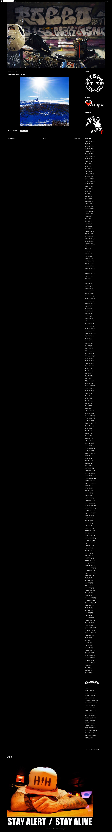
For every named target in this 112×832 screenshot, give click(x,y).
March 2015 (88, 408)
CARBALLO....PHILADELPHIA (92, 700)
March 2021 (88, 228)
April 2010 (87, 555)
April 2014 (87, 435)
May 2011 (87, 523)
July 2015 (87, 398)
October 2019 (88, 271)
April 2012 (87, 495)
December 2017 (89, 326)
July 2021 (87, 218)
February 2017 (88, 350)
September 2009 (89, 573)
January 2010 (88, 563)
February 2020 (88, 261)
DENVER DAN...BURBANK (91, 703)
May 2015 (87, 403)
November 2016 (89, 358)
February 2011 (88, 530)
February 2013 (88, 470)
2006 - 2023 (88, 688)
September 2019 (89, 273)
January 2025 (88, 146)
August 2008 (88, 605)
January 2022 (88, 206)
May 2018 (87, 313)
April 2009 (87, 585)
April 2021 (87, 226)
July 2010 (87, 548)
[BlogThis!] (22, 131)
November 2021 (89, 211)
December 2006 (89, 655)
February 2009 (88, 590)
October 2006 (88, 660)
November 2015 (89, 388)
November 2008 (89, 597)
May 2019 (87, 283)
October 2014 (88, 420)
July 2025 (87, 143)
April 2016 (87, 375)
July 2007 (87, 637)
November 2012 (89, 478)
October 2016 (88, 360)
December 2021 (89, 208)
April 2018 (87, 316)
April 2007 (87, 645)
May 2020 (87, 253)
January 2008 (88, 622)
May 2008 (87, 612)
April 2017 (87, 345)
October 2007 (88, 630)
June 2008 (87, 610)
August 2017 (88, 336)
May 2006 (87, 670)
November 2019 (89, 268)
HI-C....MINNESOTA (90, 705)
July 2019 (87, 278)
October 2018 (88, 301)
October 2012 (88, 480)
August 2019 (88, 276)
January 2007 (88, 652)
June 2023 (87, 168)
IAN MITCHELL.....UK (90, 710)
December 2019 (89, 266)
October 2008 (88, 600)
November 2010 (89, 538)
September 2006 (89, 662)
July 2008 (87, 607)
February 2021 (88, 231)
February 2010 (88, 560)
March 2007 (88, 647)
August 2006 (88, 665)
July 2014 (87, 428)
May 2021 (87, 223)
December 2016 (89, 356)
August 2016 (88, 365)
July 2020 (87, 248)
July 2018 (87, 308)
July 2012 (87, 488)
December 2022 (89, 178)
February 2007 (88, 650)
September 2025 (89, 141)
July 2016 (87, 368)
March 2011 (88, 528)
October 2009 (88, 570)
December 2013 (89, 445)
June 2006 (87, 667)
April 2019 (87, 286)
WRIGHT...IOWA (89, 737)
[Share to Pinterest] (27, 131)
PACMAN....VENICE (90, 725)
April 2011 (87, 525)
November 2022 (89, 181)
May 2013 (87, 463)
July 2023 (87, 166)
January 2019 (88, 293)
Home (44, 138)
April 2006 (87, 672)
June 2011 (87, 520)
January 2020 (88, 263)
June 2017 (87, 341)
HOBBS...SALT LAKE (90, 708)
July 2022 (87, 191)
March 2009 (88, 588)
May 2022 (87, 196)
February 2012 (88, 500)
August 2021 (88, 216)
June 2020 (87, 251)
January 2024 (88, 153)
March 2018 (88, 318)
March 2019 (88, 288)
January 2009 (88, 592)
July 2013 (87, 458)
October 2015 (88, 390)
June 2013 (87, 460)
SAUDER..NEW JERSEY (91, 730)
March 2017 (88, 348)
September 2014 (89, 423)
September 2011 (89, 513)
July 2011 (87, 518)
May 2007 (87, 642)
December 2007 (89, 625)
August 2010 (88, 545)
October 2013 (88, 450)
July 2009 (87, 577)
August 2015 (88, 395)
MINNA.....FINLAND (90, 720)
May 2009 (87, 582)
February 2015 (88, 410)
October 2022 (88, 183)
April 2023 (87, 171)
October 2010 (88, 540)
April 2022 (87, 198)
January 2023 (88, 176)
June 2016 (87, 370)
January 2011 (88, 533)
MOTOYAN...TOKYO (90, 723)
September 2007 (89, 632)
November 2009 (89, 568)
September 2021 (89, 213)
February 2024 (88, 151)
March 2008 (88, 617)
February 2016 (88, 380)
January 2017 (88, 353)
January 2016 (88, 383)
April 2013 (87, 465)
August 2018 (88, 306)
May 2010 (87, 553)
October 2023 (88, 158)
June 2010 (87, 550)
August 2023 (88, 163)
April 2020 (87, 256)
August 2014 (88, 425)
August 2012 (88, 485)
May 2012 (87, 493)
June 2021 (87, 221)
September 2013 (89, 453)
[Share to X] (24, 131)
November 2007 (89, 627)
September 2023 (89, 161)
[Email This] (21, 131)
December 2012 (89, 475)
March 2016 (88, 378)
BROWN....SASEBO (90, 695)
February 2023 (88, 173)
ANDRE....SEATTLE (90, 690)
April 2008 (87, 615)
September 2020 (89, 243)
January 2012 (88, 503)
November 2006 (89, 657)
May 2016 (87, 373)
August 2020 (88, 246)
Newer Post (11, 138)
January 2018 (88, 323)
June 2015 (87, 400)
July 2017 (87, 338)
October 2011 (88, 510)
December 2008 (89, 595)
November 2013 (89, 448)
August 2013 (88, 455)
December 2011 (89, 505)
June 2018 (87, 311)
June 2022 (87, 193)
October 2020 (88, 241)
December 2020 (89, 236)
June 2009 (87, 580)
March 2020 (88, 258)
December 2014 (89, 415)
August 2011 (88, 515)
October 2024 (88, 148)
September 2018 (89, 303)
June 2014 (87, 430)
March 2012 (88, 498)
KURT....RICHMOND (90, 715)
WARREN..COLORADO (90, 735)
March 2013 (88, 468)
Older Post (77, 138)
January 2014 (88, 443)
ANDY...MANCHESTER (90, 693)
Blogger (63, 828)
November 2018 (89, 298)
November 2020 (89, 238)
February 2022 (88, 203)
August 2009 (88, 575)
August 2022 (88, 188)
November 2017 (89, 328)
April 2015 (87, 405)
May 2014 (87, 433)
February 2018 (88, 321)
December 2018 (89, 296)
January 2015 (88, 413)
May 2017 (87, 343)
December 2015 (89, 385)
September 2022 (89, 186)
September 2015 (89, 393)
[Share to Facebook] (25, 131)
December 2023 (89, 156)
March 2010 (88, 558)
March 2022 (88, 201)
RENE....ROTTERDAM (90, 727)
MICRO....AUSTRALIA (90, 718)
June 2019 (87, 281)
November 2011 (89, 508)
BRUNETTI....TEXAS (90, 698)
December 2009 (89, 565)
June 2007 (87, 640)
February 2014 (88, 440)
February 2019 (88, 291)
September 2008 (89, 602)
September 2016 (89, 363)
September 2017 (89, 333)
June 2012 (87, 490)
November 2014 (89, 418)
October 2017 (88, 331)
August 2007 (88, 635)
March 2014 (88, 438)
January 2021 (88, 233)
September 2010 (89, 543)
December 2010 (89, 535)
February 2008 (88, 620)
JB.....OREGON (89, 713)
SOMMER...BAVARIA (90, 732)
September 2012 (89, 483)
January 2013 (88, 473)
